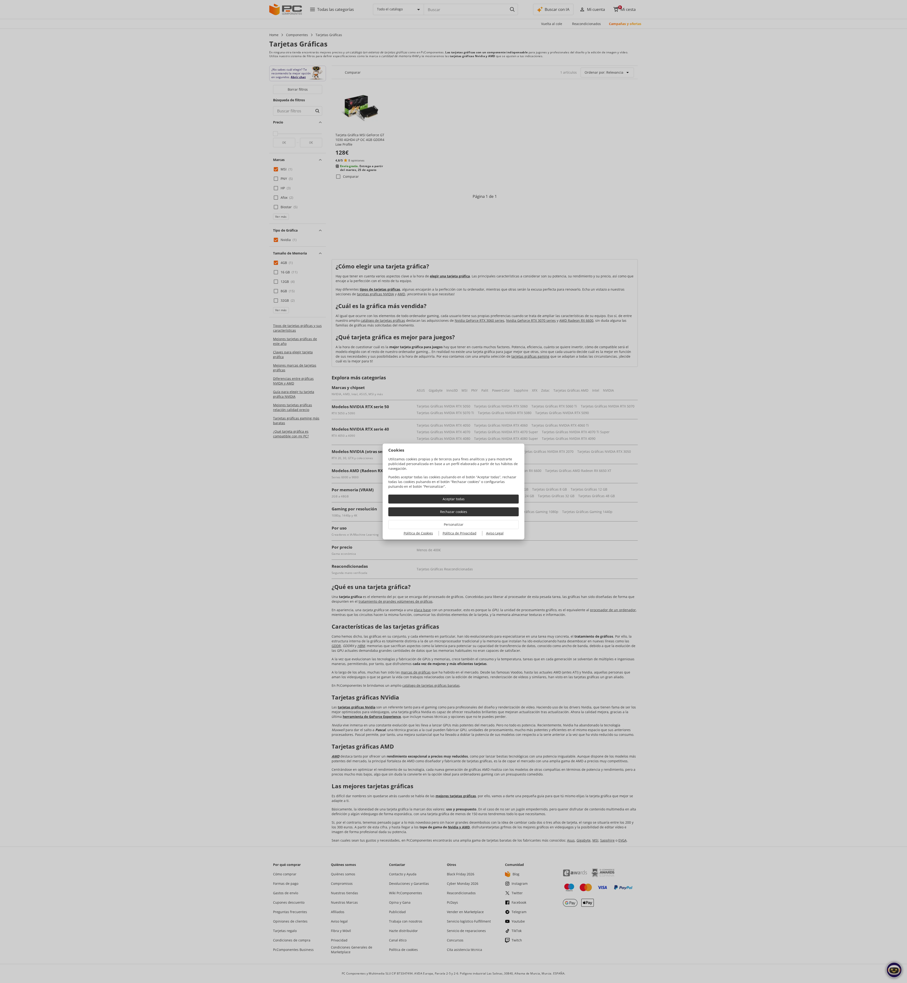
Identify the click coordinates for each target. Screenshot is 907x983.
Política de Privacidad (459, 533)
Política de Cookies (418, 533)
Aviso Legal (495, 533)
